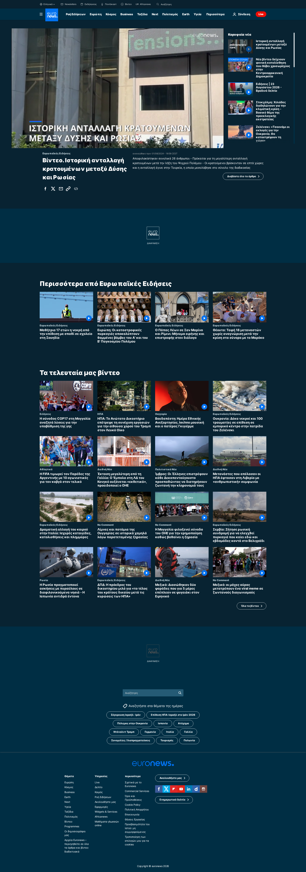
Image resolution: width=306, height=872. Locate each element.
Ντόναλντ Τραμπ (124, 731)
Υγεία (197, 14)
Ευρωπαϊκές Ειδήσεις (54, 325)
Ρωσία (44, 580)
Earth (185, 14)
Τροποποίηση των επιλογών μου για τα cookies (137, 840)
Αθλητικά (46, 469)
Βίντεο (68, 821)
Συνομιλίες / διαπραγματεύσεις (130, 740)
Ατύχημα (183, 723)
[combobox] (175, 4)
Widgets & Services (106, 811)
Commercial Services (137, 791)
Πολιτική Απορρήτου (137, 809)
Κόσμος (111, 14)
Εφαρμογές (101, 806)
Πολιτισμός (170, 14)
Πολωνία (189, 740)
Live (261, 14)
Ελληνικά (48, 4)
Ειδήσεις (45, 413)
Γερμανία (150, 731)
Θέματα (69, 776)
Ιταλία (170, 731)
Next (155, 14)
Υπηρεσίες (101, 776)
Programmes (71, 826)
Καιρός (99, 792)
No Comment (105, 524)
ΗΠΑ (100, 413)
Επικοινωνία (132, 814)
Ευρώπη (95, 14)
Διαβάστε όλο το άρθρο (241, 176)
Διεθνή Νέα (104, 469)
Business (126, 14)
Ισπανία (163, 723)
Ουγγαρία (161, 413)
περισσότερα (132, 776)
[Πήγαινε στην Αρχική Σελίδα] (51, 15)
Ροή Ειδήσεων (76, 14)
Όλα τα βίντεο (250, 605)
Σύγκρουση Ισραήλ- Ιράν (126, 714)
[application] (117, 88)
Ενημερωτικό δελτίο (172, 799)
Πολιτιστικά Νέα (166, 469)
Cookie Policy (132, 804)
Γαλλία (188, 731)
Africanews (101, 816)
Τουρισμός (166, 740)
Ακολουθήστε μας (105, 801)
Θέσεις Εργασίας (135, 819)
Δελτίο (98, 787)
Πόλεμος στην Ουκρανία (132, 723)
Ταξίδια (142, 14)
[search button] (158, 4)
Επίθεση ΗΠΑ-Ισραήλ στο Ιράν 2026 (173, 714)
